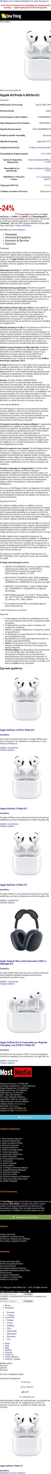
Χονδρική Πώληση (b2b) (10, 1261)
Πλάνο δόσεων (6, 1273)
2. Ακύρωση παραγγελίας (10, 1141)
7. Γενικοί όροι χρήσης (9, 1152)
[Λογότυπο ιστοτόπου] (11, 21)
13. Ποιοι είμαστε (7, 1165)
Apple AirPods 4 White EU (13, 808)
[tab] (11, 234)
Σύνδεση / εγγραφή (12, 1359)
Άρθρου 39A (33, 219)
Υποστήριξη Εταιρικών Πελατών (13, 1268)
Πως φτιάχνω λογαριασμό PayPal (13, 1241)
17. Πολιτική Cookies (8, 1174)
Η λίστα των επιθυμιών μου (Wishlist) (15, 1239)
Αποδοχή (3, 1407)
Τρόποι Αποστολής (7, 1234)
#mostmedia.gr (19, 1104)
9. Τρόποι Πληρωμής (8, 1156)
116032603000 (21, 1110)
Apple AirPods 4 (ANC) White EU (17, 730)
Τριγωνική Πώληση (8, 1266)
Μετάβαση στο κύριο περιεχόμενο (35, 1)
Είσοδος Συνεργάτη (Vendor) (11, 1264)
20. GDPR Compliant (8, 1181)
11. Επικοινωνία (6, 1161)
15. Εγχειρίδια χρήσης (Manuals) (13, 1170)
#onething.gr (14, 1106)
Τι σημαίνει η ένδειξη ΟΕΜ (11, 1277)
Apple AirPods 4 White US (13, 884)
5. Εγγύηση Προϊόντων (9, 1147)
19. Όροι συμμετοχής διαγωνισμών (14, 1179)
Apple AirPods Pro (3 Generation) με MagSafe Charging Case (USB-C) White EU (23, 1043)
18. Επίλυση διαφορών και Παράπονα (15, 1176)
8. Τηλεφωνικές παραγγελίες (11, 1154)
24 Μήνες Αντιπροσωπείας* (40, 147)
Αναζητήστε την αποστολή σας (12, 1236)
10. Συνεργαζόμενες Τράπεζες (12, 1159)
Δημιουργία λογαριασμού (10, 1378)
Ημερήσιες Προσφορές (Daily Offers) (15, 1270)
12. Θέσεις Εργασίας (8, 1163)
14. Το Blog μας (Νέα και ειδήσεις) (14, 1168)
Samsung (14, 573)
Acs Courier (46, 153)
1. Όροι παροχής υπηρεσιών (11, 1139)
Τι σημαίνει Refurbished (9, 1275)
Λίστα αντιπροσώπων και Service (13, 610)
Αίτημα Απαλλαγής (23, 225)
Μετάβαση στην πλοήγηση (11, 1)
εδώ (21, 606)
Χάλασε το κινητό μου (9, 1279)
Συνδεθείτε (4, 100)
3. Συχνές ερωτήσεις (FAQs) (11, 1143)
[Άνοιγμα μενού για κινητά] (49, 15)
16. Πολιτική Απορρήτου (10, 1172)
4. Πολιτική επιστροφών (9, 1145)
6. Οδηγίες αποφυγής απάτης (11, 1150)
